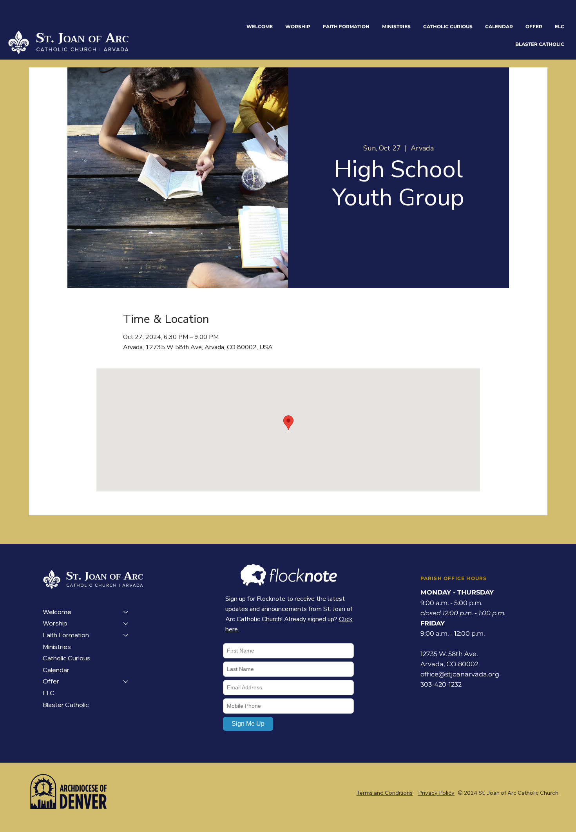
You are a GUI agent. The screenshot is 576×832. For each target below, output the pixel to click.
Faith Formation (66, 635)
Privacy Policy (436, 792)
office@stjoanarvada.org (459, 674)
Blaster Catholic (66, 705)
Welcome (57, 612)
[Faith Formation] (126, 635)
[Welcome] (126, 612)
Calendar (56, 670)
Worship (55, 623)
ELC (48, 693)
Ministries (57, 647)
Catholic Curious (67, 658)
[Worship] (126, 623)
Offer (51, 681)
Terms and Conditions (385, 792)
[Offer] (126, 681)
